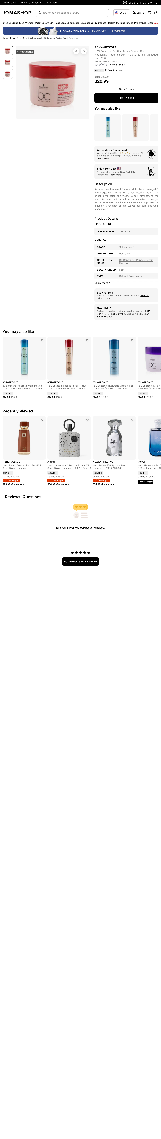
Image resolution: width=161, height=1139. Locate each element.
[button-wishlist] (150, 13)
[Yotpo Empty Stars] (101, 64)
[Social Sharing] (76, 51)
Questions (32, 497)
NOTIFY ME (126, 97)
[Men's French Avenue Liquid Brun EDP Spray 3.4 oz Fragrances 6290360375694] (42, 419)
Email (112, 313)
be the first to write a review (80, 561)
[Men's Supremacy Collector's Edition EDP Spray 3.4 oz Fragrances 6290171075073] (87, 419)
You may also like (107, 108)
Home (5, 38)
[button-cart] (156, 13)
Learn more (103, 158)
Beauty (13, 38)
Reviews (12, 497)
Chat (120, 313)
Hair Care (23, 38)
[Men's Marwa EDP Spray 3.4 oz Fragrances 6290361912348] (132, 419)
